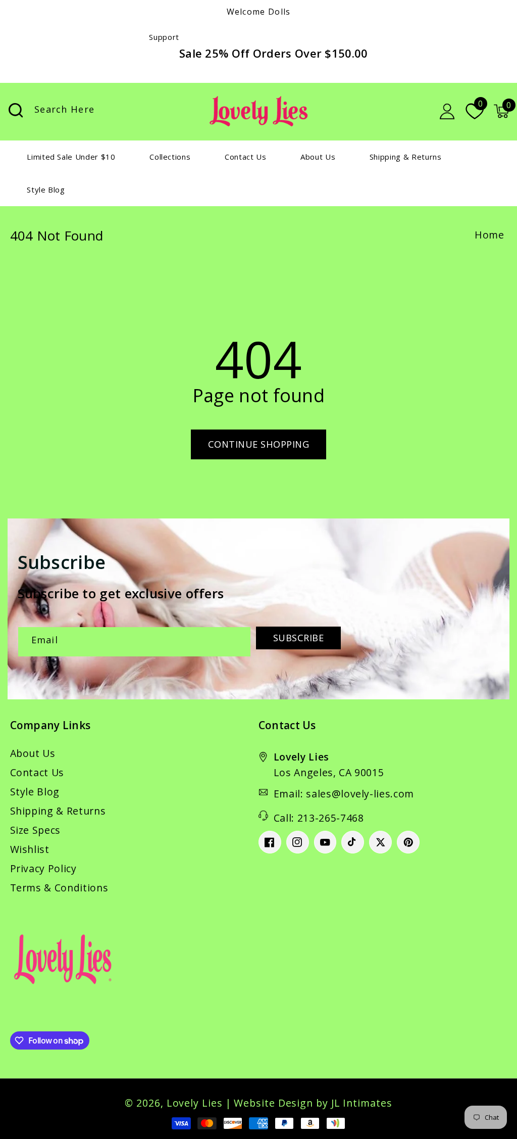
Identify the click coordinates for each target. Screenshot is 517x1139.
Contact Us (37, 772)
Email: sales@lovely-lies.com (344, 793)
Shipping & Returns (58, 811)
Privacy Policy (43, 868)
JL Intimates (361, 1103)
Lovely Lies (195, 1103)
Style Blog (35, 791)
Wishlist (29, 849)
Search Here (15, 110)
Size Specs (35, 830)
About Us (33, 753)
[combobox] (107, 111)
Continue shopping (258, 444)
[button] (501, 111)
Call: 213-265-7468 (319, 818)
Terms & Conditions (59, 887)
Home (489, 235)
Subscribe (298, 638)
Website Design (273, 1103)
